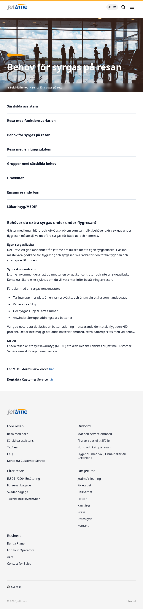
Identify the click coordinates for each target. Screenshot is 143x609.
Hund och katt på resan (94, 447)
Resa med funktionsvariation (31, 120)
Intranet (131, 601)
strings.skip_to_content (15, 16)
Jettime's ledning (89, 478)
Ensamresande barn (24, 192)
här (51, 369)
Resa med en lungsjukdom (29, 149)
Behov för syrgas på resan (48, 87)
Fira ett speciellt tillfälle (93, 440)
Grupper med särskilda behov (31, 163)
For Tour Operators (20, 550)
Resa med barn (17, 434)
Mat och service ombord (94, 434)
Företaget (84, 485)
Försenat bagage (19, 485)
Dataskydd (85, 519)
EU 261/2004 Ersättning (23, 478)
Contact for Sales (19, 563)
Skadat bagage (17, 492)
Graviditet (15, 178)
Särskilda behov (18, 87)
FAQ (10, 454)
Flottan (82, 499)
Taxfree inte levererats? (23, 499)
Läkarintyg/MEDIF (22, 206)
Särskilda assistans (23, 106)
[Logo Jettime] (21, 7)
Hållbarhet (84, 492)
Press (81, 512)
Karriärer (83, 505)
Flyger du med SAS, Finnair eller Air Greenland (101, 456)
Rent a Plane (16, 543)
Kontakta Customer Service (26, 461)
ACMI (11, 557)
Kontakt (83, 525)
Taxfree (12, 447)
